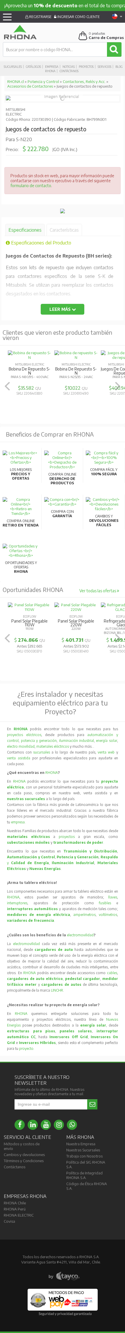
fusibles (107, 903)
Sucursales (13, 66)
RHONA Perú (15, 1209)
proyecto (26, 1048)
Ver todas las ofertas (98, 590)
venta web (106, 752)
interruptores (17, 903)
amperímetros (84, 914)
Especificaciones (25, 230)
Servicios (104, 66)
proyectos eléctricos (24, 735)
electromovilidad (80, 935)
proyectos (67, 836)
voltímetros (108, 914)
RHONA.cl (15, 81)
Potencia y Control (43, 81)
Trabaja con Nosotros (84, 1156)
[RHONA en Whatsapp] (72, 1125)
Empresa (51, 66)
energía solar (106, 740)
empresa (18, 822)
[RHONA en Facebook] (20, 1125)
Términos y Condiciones (24, 1160)
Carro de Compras (106, 37)
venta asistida (18, 758)
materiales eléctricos (52, 746)
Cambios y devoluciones (24, 1154)
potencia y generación (39, 740)
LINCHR (57, 990)
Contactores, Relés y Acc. (84, 81)
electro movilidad (21, 746)
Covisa (9, 1221)
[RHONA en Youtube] (46, 1125)
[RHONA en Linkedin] (33, 1125)
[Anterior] (7, 386)
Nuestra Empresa (80, 1143)
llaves (112, 897)
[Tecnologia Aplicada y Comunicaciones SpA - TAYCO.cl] (64, 1276)
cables (112, 973)
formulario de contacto (30, 185)
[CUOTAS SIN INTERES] (62, 212)
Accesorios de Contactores (30, 86)
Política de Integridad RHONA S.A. (84, 1175)
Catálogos (33, 66)
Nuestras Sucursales (83, 1150)
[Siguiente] (118, 386)
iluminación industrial (76, 740)
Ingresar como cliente (78, 17)
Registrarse (39, 17)
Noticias (69, 66)
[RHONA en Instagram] (59, 1125)
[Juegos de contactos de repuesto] (8, 99)
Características (64, 230)
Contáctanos (69, 71)
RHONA (51, 772)
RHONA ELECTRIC (19, 1215)
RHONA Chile (15, 1203)
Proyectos (86, 66)
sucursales (42, 752)
